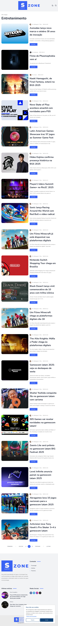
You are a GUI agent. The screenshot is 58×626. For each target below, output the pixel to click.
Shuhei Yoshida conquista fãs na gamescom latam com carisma (43, 396)
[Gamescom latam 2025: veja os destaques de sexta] (14, 370)
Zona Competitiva (13, 592)
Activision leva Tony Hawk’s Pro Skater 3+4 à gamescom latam (43, 527)
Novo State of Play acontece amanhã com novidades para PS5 (41, 108)
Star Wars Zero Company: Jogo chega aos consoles (18, 605)
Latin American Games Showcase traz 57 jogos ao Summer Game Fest (42, 134)
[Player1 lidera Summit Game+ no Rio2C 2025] (14, 189)
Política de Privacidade (31, 616)
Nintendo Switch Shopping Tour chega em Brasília (43, 263)
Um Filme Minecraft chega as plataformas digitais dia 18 (41, 316)
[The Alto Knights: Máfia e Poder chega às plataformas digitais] (14, 344)
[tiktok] (40, 593)
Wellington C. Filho (38, 24)
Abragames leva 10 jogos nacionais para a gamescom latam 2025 (43, 501)
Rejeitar (32, 620)
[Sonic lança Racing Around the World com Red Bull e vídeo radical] (14, 213)
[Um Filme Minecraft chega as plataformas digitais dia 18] (14, 318)
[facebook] (31, 593)
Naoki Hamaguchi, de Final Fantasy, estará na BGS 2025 (42, 82)
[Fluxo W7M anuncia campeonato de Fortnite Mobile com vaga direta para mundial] (4, 595)
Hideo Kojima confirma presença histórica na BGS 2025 (42, 160)
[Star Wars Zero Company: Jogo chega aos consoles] (4, 604)
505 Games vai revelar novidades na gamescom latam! (42, 422)
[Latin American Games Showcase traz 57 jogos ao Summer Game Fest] (14, 136)
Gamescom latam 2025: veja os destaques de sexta (42, 368)
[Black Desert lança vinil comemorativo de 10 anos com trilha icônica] (14, 292)
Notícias (11, 601)
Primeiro (10, 546)
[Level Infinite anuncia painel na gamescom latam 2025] (14, 477)
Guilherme (36, 52)
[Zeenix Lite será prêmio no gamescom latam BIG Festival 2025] (14, 451)
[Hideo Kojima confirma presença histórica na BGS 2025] (14, 163)
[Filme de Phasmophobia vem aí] (14, 60)
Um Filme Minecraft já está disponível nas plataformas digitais (41, 237)
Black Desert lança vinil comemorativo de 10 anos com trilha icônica (42, 289)
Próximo (37, 546)
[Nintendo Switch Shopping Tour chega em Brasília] (14, 265)
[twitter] (34, 593)
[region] (39, 614)
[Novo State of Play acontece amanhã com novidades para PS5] (14, 110)
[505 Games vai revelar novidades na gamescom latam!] (14, 425)
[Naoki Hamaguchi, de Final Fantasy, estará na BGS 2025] (14, 84)
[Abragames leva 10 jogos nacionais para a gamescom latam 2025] (14, 503)
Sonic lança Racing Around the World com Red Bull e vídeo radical (42, 211)
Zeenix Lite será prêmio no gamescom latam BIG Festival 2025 (42, 449)
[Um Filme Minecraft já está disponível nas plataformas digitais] (14, 239)
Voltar (21, 546)
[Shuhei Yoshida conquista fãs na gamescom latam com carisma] (14, 398)
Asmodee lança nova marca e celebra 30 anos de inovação (42, 31)
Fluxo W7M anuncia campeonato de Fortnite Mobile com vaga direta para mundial (19, 596)
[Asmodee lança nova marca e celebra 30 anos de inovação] (14, 34)
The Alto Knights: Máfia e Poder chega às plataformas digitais (42, 342)
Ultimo (49, 546)
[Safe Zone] (29, 5)
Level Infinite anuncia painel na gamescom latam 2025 (41, 475)
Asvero (35, 74)
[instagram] (37, 593)
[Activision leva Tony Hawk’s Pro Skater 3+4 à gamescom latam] (14, 530)
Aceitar (46, 620)
